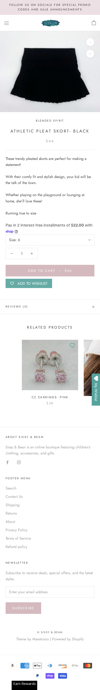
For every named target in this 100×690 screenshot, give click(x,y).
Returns (11, 513)
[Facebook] (7, 462)
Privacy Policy (16, 530)
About (10, 521)
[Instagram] (19, 462)
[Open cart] (94, 23)
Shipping (13, 505)
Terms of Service (18, 538)
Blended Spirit (50, 121)
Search (11, 488)
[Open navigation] (6, 23)
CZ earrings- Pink (50, 397)
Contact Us (14, 496)
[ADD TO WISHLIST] (72, 345)
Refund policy (16, 546)
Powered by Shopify (68, 639)
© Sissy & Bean (50, 632)
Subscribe (23, 608)
